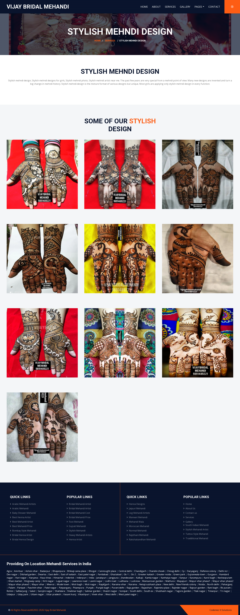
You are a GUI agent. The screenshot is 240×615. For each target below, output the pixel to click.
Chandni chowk (157, 571)
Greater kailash (146, 574)
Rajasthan (146, 587)
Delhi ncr (223, 571)
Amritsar (19, 571)
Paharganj (226, 584)
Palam (11, 587)
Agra (9, 571)
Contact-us (191, 512)
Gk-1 (126, 574)
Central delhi (125, 571)
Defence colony (208, 571)
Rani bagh (213, 587)
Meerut (51, 584)
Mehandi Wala (136, 521)
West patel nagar (128, 594)
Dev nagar (12, 574)
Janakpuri (101, 577)
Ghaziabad (116, 574)
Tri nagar (225, 591)
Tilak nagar (199, 591)
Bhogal (93, 571)
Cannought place (107, 571)
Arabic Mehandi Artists (24, 504)
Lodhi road (111, 581)
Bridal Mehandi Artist (80, 504)
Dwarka (42, 574)
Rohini (10, 591)
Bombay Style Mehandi (24, 530)
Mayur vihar (38, 584)
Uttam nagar (37, 594)
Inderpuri (82, 577)
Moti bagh (77, 584)
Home (144, 6)
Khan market (15, 581)
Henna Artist (75, 539)
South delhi (136, 591)
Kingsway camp (32, 581)
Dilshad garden (28, 574)
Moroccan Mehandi (139, 526)
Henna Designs (137, 504)
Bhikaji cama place (77, 571)
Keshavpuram (225, 577)
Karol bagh (210, 577)
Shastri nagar (110, 591)
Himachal (58, 577)
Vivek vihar (98, 594)
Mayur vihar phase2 (222, 581)
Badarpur (45, 571)
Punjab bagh (103, 587)
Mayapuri (182, 581)
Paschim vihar (35, 587)
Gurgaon (212, 574)
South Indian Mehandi (197, 525)
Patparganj (65, 587)
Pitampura (78, 587)
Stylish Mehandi (77, 530)
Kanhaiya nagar (169, 577)
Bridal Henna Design (23, 539)
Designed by (203, 610)
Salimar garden (93, 591)
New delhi (168, 584)
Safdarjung (22, 591)
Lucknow (135, 581)
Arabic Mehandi (20, 508)
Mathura (170, 581)
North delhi (213, 584)
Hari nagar (21, 577)
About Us (190, 508)
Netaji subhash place (150, 584)
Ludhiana (123, 581)
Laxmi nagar (96, 581)
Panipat (21, 587)
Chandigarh (140, 571)
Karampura (196, 577)
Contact (214, 6)
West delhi (111, 594)
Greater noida (164, 574)
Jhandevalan (127, 577)
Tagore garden (183, 591)
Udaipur (11, 594)
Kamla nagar (152, 577)
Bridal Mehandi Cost (79, 512)
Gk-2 (133, 574)
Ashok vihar (31, 571)
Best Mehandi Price (22, 526)
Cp (183, 571)
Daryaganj (192, 571)
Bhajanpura (58, 571)
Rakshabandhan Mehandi (142, 539)
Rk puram (225, 587)
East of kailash (69, 574)
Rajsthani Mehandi (138, 535)
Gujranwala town (197, 574)
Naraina (133, 584)
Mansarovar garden (153, 581)
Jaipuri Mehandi (137, 508)
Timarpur (213, 591)
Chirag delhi (173, 571)
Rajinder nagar (180, 587)
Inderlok (70, 577)
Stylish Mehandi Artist (197, 529)
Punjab (90, 587)
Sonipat (123, 591)
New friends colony (186, 584)
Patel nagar (50, 587)
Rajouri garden (198, 587)
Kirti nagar (48, 581)
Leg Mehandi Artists (139, 512)
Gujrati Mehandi (77, 526)
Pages (198, 6)
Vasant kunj (69, 594)
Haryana (33, 577)
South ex (149, 591)
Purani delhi (118, 587)
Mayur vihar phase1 (200, 581)
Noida (201, 584)
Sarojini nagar (45, 591)
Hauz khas (46, 577)
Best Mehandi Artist (22, 521)
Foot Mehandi (76, 521)
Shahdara (60, 591)
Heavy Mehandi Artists (80, 535)
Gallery (185, 6)
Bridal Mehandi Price (79, 517)
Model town (63, 584)
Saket (33, 591)
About (156, 6)
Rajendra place (162, 587)
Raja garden (133, 587)
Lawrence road (80, 581)
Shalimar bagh (75, 591)
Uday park (23, 594)
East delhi (53, 574)
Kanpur (183, 577)
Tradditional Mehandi (197, 538)
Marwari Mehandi (138, 517)
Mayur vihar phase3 (19, 584)
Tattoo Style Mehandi (197, 533)
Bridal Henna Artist (22, 535)
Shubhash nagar (164, 591)
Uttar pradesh (54, 594)
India (91, 577)
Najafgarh (104, 584)
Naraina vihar (119, 584)
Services (170, 6)
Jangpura (114, 577)
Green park (179, 574)
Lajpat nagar (63, 581)
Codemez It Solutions (221, 610)
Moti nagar (91, 584)
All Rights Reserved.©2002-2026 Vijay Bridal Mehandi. (38, 610)
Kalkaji (139, 577)
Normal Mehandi (138, 530)
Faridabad (103, 574)
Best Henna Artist (21, 517)
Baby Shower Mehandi (24, 512)
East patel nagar (87, 574)
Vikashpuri (84, 594)
